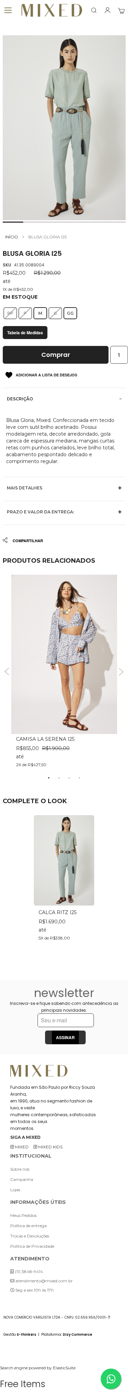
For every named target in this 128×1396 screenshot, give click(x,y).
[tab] (64, 399)
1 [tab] (48, 777)
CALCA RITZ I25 (57, 912)
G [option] (55, 313)
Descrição (20, 398)
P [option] (25, 313)
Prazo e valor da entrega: (40, 511)
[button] (13, 222)
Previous (7, 672)
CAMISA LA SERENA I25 (45, 739)
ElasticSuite (64, 1367)
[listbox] (64, 313)
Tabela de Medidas (25, 332)
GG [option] (70, 313)
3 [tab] (69, 777)
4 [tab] (79, 777)
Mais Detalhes (24, 487)
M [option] (40, 313)
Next (121, 672)
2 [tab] (59, 777)
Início (11, 236)
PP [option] (10, 313)
